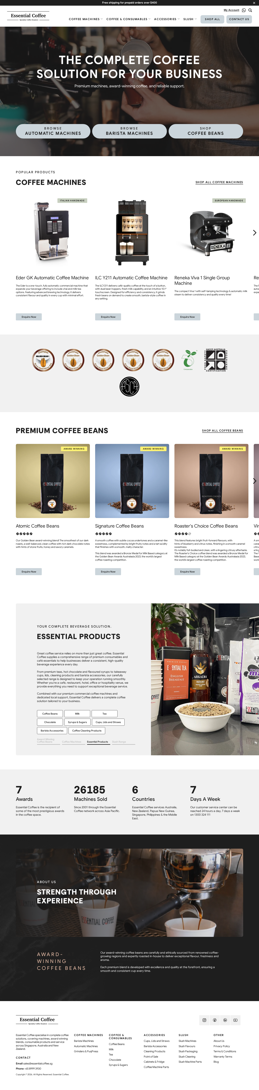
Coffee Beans (206, 131)
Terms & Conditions (225, 1051)
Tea (111, 1054)
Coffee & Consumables (126, 19)
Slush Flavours (77, 691)
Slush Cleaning (187, 1056)
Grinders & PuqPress (86, 1051)
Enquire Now (29, 316)
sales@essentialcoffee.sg (38, 1063)
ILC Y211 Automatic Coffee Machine (131, 278)
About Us (219, 1041)
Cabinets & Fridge (51, 708)
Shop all (212, 19)
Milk (111, 1049)
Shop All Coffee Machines (219, 182)
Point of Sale (151, 1056)
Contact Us (239, 19)
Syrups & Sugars (118, 1065)
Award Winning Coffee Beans (45, 740)
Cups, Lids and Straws (156, 1041)
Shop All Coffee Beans (222, 430)
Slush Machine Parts (88, 699)
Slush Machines (50, 691)
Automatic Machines (53, 131)
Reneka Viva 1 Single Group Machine (202, 280)
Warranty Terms (223, 1056)
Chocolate (115, 1059)
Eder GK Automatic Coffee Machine (52, 278)
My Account (231, 10)
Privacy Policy (222, 1046)
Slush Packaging (104, 691)
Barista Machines (129, 131)
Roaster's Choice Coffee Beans (206, 526)
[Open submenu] (101, 19)
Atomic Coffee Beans (37, 526)
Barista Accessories (155, 1046)
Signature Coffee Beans (119, 526)
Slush (188, 19)
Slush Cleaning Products (54, 699)
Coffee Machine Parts (156, 1067)
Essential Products (97, 741)
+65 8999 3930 (32, 1068)
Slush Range (119, 741)
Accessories (165, 19)
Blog (216, 1061)
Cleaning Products (154, 1051)
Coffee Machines (84, 19)
